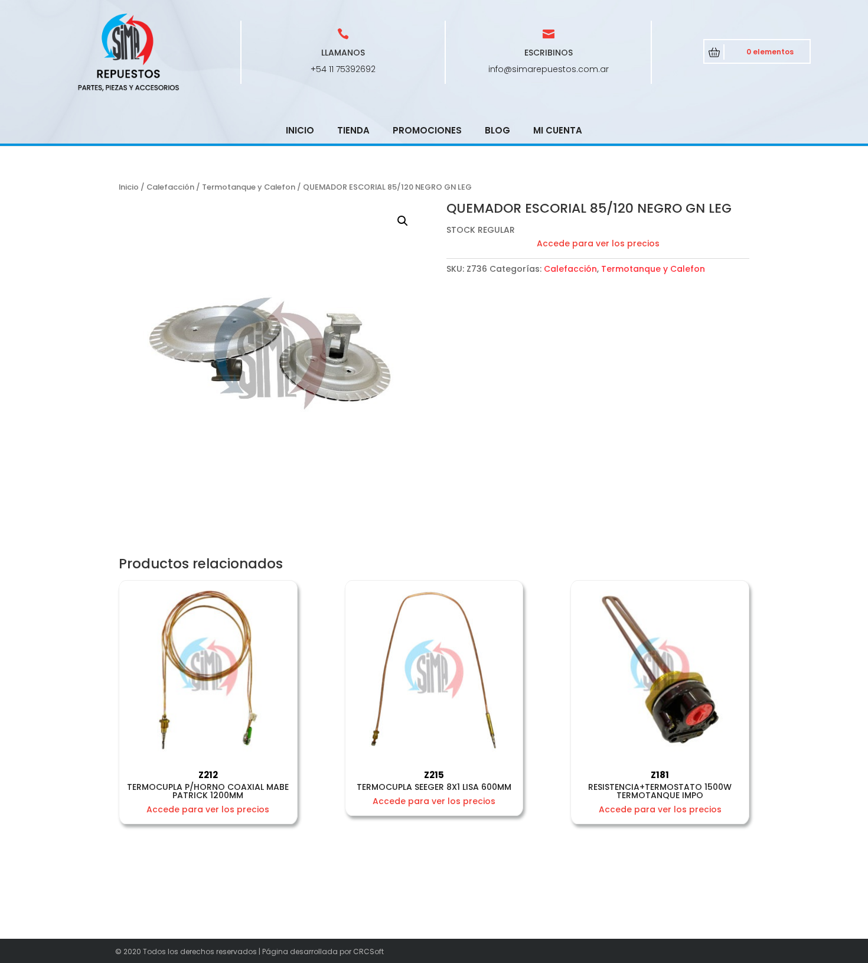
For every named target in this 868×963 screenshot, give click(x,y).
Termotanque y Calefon (248, 187)
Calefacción (170, 187)
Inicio (300, 130)
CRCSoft (368, 951)
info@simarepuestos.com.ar (548, 69)
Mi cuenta (557, 130)
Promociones (427, 130)
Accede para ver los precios (598, 243)
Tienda (353, 130)
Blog (497, 130)
